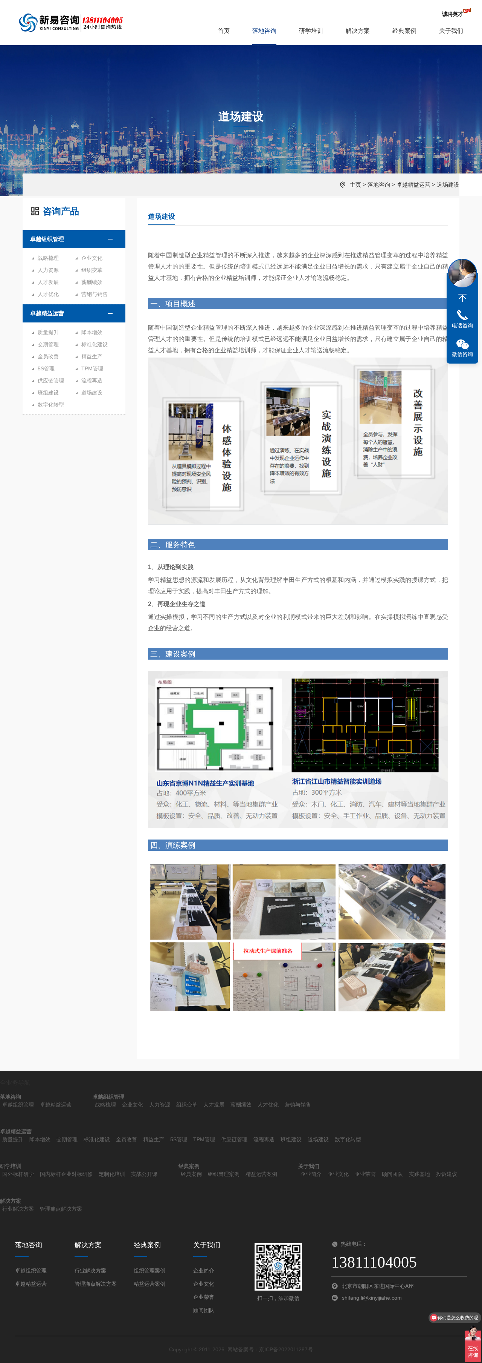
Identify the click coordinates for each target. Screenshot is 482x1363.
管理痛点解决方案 (61, 1209)
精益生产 (91, 356)
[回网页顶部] (462, 297)
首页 (224, 31)
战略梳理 (48, 258)
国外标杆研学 (18, 1174)
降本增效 (91, 332)
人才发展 (48, 282)
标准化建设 (94, 344)
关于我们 (451, 31)
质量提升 (48, 332)
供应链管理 (51, 381)
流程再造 (91, 381)
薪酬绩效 (91, 282)
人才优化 (48, 294)
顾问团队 (392, 1174)
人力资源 (48, 270)
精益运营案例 (261, 1174)
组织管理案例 (223, 1174)
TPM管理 (92, 368)
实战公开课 (144, 1174)
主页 (355, 184)
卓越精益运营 (413, 184)
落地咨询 (264, 31)
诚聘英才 (452, 14)
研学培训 (311, 31)
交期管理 (48, 344)
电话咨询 (462, 325)
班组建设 (48, 393)
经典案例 (404, 31)
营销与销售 (94, 294)
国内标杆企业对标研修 (66, 1174)
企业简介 (311, 1174)
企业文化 (91, 258)
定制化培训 (112, 1174)
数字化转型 (51, 405)
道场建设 (448, 184)
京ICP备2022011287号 (286, 1349)
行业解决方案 (18, 1209)
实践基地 (419, 1174)
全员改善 (48, 356)
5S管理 (46, 368)
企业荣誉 (365, 1174)
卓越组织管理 (47, 239)
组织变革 (91, 270)
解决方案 (358, 31)
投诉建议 (446, 1174)
